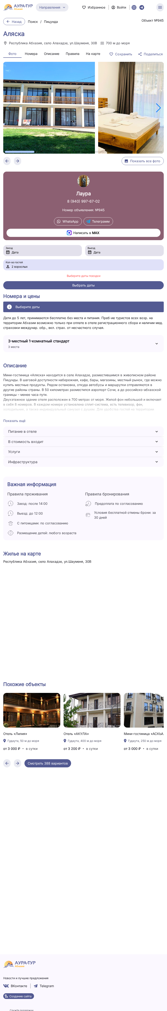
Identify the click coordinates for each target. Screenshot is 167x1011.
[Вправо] (17, 763)
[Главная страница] (18, 7)
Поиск (33, 22)
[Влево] (7, 763)
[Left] (7, 161)
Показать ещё (14, 421)
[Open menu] (160, 7)
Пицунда (51, 22)
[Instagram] (134, 7)
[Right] (17, 161)
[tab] (12, 54)
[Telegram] (141, 7)
